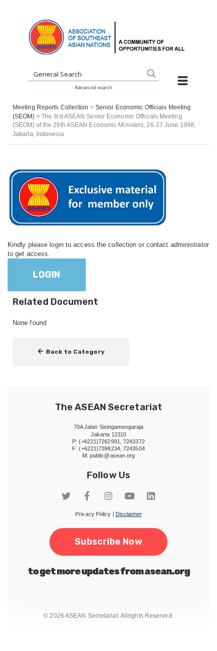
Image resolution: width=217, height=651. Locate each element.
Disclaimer (129, 514)
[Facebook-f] (87, 495)
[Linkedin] (150, 495)
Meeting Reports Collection (51, 107)
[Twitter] (66, 495)
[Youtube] (129, 495)
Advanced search (93, 87)
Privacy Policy (93, 514)
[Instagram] (108, 495)
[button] (71, 352)
